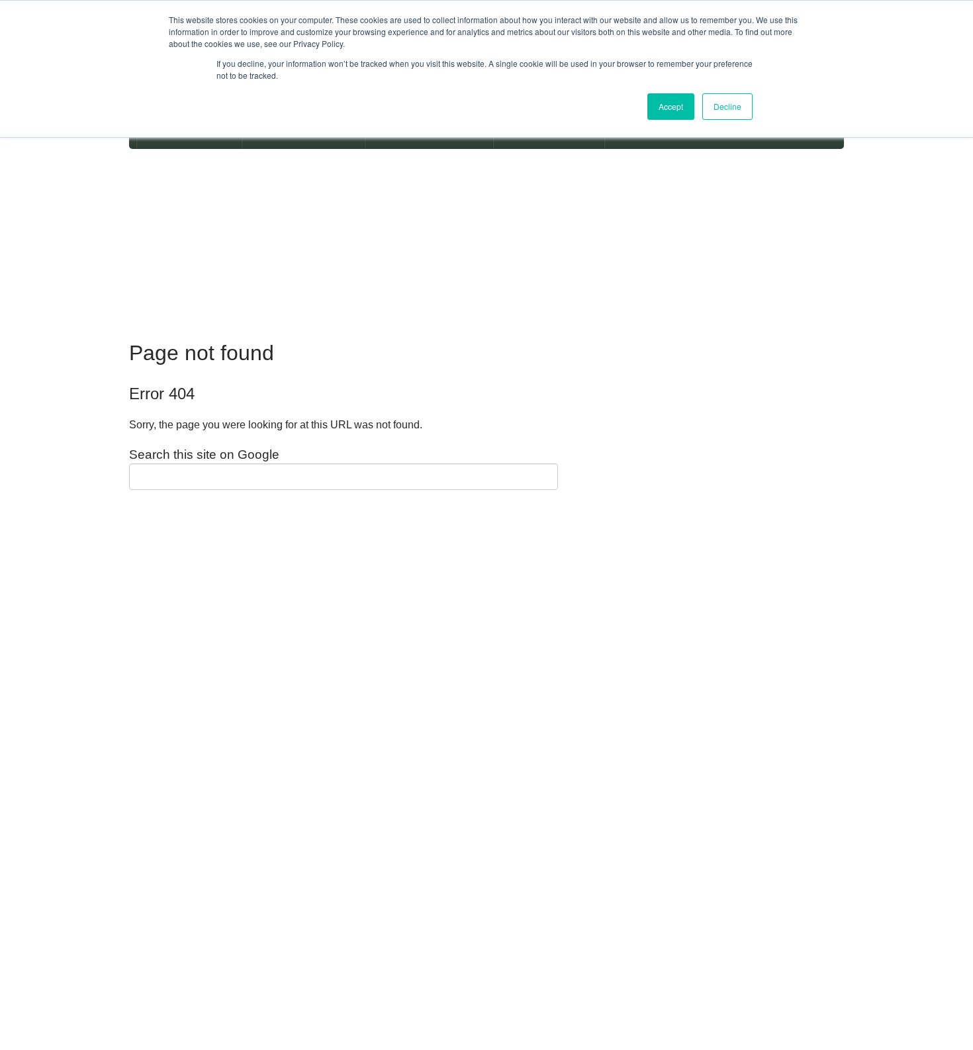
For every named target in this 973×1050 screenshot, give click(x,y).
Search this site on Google (204, 454)
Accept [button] (671, 106)
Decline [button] (727, 106)
